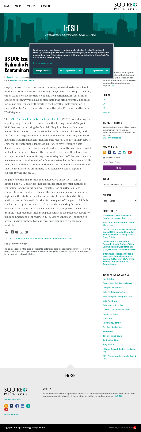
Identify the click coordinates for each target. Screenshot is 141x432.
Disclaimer (15, 414)
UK (104, 99)
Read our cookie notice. (42, 63)
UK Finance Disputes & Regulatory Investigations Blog (119, 350)
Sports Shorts (108, 331)
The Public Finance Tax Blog (112, 335)
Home (6, 6)
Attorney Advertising (12, 399)
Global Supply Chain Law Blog (113, 305)
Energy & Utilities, (17, 80)
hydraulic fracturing (63, 238)
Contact (31, 6)
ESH (70, 28)
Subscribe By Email (112, 157)
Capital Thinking (108, 279)
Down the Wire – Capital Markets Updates (117, 283)
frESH (70, 375)
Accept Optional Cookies (97, 70)
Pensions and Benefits (110, 314)
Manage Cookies (43, 70)
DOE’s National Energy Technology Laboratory (36, 119)
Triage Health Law (109, 344)
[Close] (110, 47)
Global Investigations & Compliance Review (117, 296)
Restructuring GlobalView (112, 322)
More (113, 85)
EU (104, 103)
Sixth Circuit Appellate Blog (112, 327)
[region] (71, 60)
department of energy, (19, 238)
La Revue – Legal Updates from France (116, 309)
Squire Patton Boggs (125, 6)
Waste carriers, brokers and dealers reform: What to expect (118, 223)
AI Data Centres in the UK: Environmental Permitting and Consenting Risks (117, 216)
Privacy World (107, 318)
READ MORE (118, 396)
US (104, 108)
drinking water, (37, 238)
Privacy (7, 414)
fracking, (48, 238)
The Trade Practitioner (111, 340)
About (18, 6)
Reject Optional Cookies (70, 70)
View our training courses (112, 137)
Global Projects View (110, 300)
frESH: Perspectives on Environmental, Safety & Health (119, 357)
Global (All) (106, 112)
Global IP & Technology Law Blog (114, 292)
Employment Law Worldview (112, 287)
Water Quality (29, 80)
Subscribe (45, 6)
